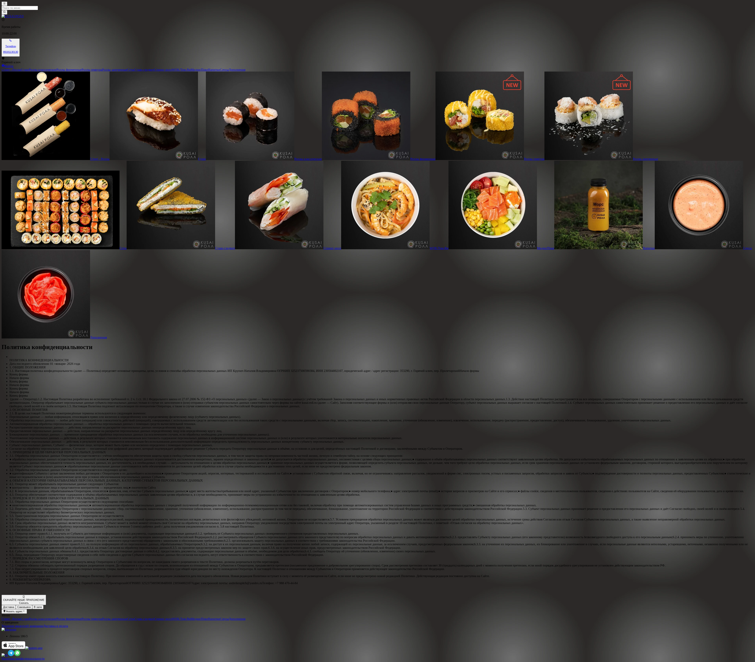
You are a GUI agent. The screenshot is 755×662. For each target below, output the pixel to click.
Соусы (224, 69)
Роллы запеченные (114, 69)
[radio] (9, 607)
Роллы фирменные (69, 69)
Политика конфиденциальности (23, 658)
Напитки (214, 69)
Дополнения (237, 69)
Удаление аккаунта (14, 626)
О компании (35, 626)
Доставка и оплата (55, 626)
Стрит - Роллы (11, 69)
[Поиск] (4, 12)
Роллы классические (42, 69)
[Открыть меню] (4, 4)
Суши (25, 69)
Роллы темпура (92, 69)
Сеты (130, 69)
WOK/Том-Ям (181, 69)
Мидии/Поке (199, 69)
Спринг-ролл (163, 69)
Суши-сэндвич (144, 69)
